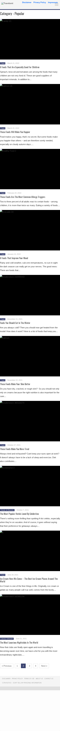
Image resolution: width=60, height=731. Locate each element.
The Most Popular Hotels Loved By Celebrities (19, 513)
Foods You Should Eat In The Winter (15, 323)
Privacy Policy (39, 2)
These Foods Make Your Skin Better (15, 384)
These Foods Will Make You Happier (15, 132)
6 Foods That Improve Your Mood (14, 258)
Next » (44, 666)
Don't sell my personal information (27, 683)
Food (3, 63)
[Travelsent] (7, 3)
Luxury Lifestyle (7, 639)
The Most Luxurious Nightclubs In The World (19, 642)
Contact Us (48, 679)
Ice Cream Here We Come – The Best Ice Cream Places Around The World (29, 580)
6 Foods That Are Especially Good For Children (19, 67)
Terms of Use (29, 679)
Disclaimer (26, 2)
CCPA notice (6, 683)
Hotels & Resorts (7, 510)
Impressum (53, 2)
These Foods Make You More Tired (14, 449)
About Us (39, 679)
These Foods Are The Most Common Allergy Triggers (22, 197)
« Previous (7, 666)
